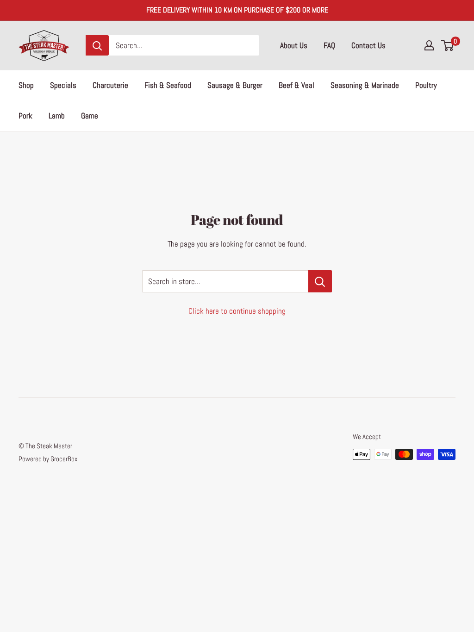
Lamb (57, 116)
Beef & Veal (296, 85)
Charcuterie (110, 85)
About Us (293, 45)
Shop (26, 85)
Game (89, 116)
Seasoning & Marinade (365, 85)
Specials (63, 85)
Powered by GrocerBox (48, 458)
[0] (448, 45)
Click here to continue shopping (237, 311)
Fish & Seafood (167, 85)
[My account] (429, 45)
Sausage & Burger (234, 85)
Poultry (426, 85)
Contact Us (368, 45)
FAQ (329, 45)
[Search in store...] (320, 281)
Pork (25, 116)
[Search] (97, 45)
